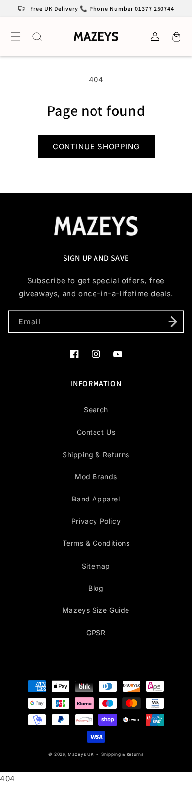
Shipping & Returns (96, 454)
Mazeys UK (81, 754)
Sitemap (96, 566)
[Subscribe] (173, 321)
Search (96, 409)
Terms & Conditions (96, 543)
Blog (95, 588)
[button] (16, 36)
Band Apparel (96, 499)
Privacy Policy (96, 521)
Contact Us (96, 432)
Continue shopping (96, 146)
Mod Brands (96, 476)
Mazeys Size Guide (96, 610)
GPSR (95, 632)
